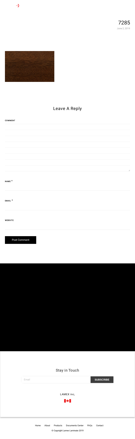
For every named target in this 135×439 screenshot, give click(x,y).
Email (8, 200)
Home (38, 425)
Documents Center (74, 425)
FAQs (89, 425)
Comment (10, 120)
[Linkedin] (73, 389)
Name (8, 181)
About (47, 425)
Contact (99, 425)
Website (9, 220)
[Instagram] (67, 389)
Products (58, 425)
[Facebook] (61, 389)
